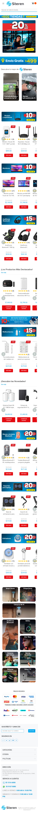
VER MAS (8, 155)
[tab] (19, 750)
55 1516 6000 (10, 782)
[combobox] (19, 10)
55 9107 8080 (11, 786)
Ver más (3, 273)
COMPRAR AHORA (9, 308)
